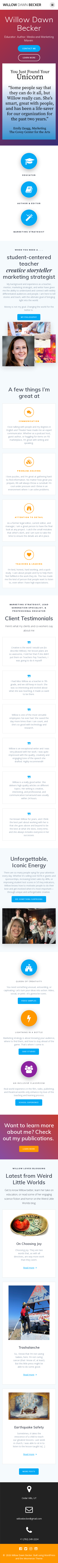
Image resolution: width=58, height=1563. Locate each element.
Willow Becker (22, 4)
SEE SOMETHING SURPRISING (29, 899)
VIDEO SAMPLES (28, 1001)
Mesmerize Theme (33, 1558)
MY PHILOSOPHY (29, 317)
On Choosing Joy (29, 1244)
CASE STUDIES (28, 1051)
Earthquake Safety (29, 1427)
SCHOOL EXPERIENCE (29, 1102)
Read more (28, 1267)
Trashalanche (29, 1347)
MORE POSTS (29, 1471)
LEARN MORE (29, 57)
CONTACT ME (29, 48)
